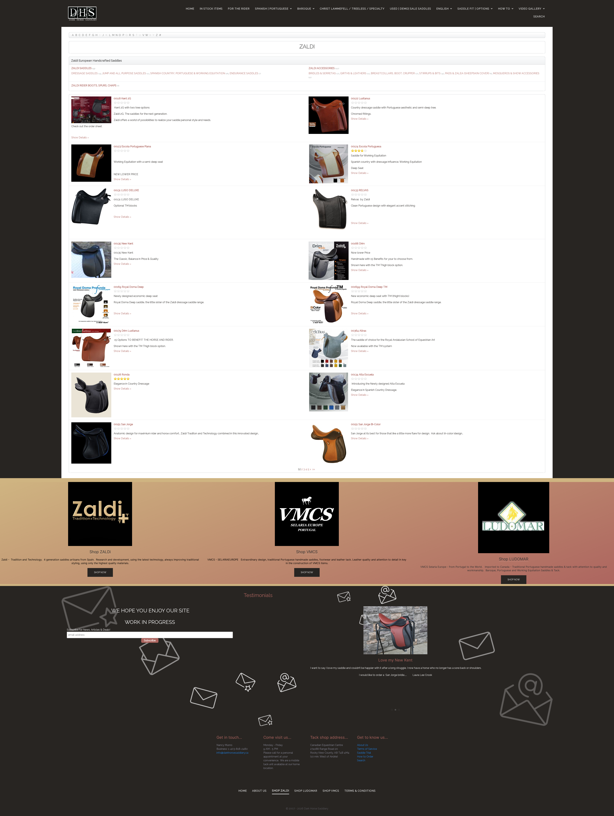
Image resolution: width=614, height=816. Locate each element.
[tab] (392, 710)
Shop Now (100, 572)
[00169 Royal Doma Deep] (91, 304)
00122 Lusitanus (360, 98)
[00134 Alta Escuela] (329, 391)
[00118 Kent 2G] (91, 109)
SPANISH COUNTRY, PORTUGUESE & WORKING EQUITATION (187, 73)
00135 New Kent (123, 243)
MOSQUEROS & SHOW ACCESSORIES (516, 73)
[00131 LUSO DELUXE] (91, 206)
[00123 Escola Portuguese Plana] (91, 162)
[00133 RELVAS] (329, 212)
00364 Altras (358, 330)
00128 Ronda (122, 374)
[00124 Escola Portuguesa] (329, 163)
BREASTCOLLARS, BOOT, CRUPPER (393, 73)
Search (361, 760)
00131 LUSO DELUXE (126, 190)
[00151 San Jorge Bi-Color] (329, 443)
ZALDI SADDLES (81, 68)
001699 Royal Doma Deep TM (369, 286)
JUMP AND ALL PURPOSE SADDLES (124, 73)
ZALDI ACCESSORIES (322, 68)
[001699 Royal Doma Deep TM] (329, 304)
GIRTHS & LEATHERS (353, 73)
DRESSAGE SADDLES (84, 73)
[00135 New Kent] (91, 259)
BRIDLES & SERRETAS (322, 73)
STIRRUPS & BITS (430, 73)
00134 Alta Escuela (362, 374)
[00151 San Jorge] (91, 442)
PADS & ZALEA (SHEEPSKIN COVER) (467, 73)
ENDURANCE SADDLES (244, 73)
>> (313, 469)
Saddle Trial (364, 752)
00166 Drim (358, 243)
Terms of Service (367, 748)
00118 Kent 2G (122, 98)
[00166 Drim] (329, 260)
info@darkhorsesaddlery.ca (232, 752)
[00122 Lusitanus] (329, 114)
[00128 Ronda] (91, 394)
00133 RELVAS (359, 190)
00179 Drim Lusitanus (126, 330)
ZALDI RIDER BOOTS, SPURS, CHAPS (93, 85)
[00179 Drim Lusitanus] (91, 348)
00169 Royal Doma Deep (129, 286)
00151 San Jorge (123, 424)
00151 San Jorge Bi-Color (366, 424)
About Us (362, 745)
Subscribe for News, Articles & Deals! (88, 629)
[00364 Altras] (329, 348)
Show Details (79, 137)
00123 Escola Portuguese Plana (132, 146)
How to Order (365, 756)
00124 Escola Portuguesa (366, 146)
